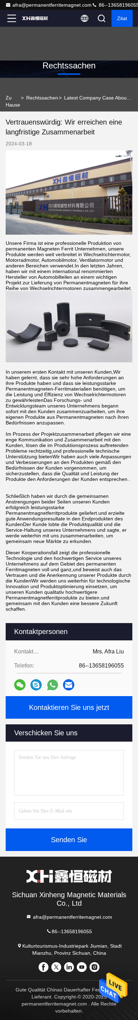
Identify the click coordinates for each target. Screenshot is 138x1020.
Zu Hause (13, 101)
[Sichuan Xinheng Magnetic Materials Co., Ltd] (35, 18)
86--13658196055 (72, 931)
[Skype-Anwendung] (36, 684)
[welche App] (52, 685)
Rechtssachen (42, 98)
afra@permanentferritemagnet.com (52, 5)
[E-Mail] (68, 684)
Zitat (122, 18)
